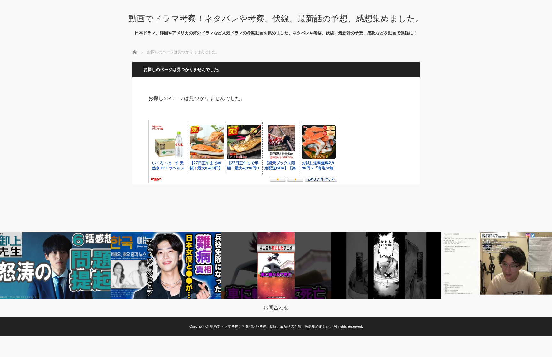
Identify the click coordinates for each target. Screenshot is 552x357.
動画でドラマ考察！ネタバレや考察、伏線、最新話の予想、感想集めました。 (276, 18)
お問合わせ (276, 307)
